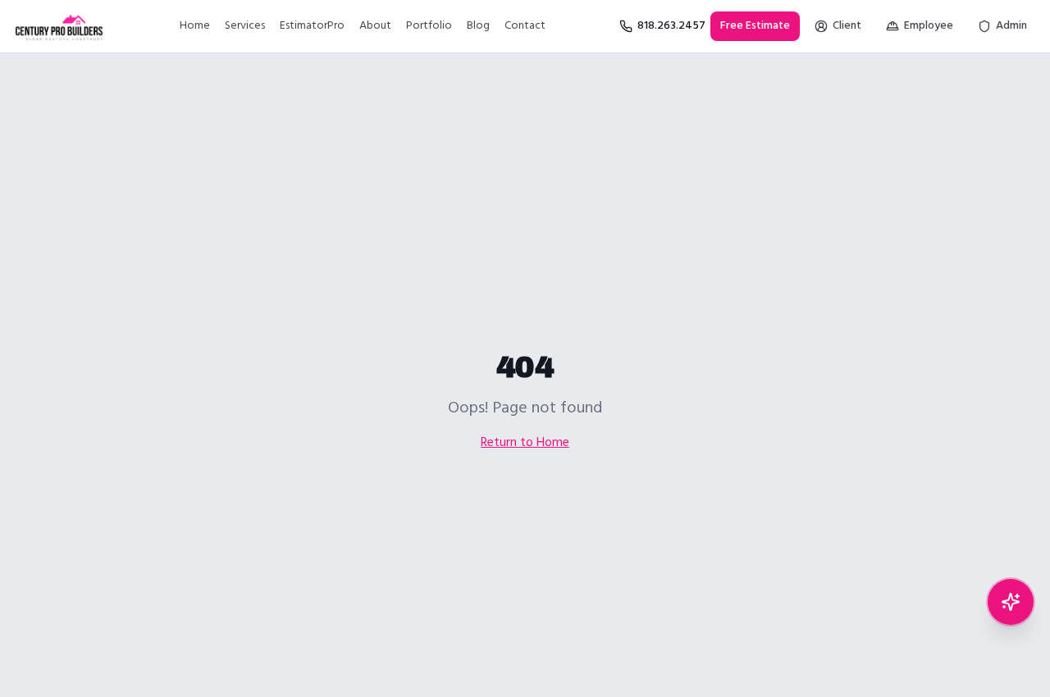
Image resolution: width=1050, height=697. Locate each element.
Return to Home (525, 442)
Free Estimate (755, 25)
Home (195, 25)
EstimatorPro (312, 25)
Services (245, 25)
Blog (478, 25)
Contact (525, 25)
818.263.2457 (671, 26)
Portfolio (429, 25)
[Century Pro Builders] (59, 26)
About (375, 25)
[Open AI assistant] (1011, 602)
